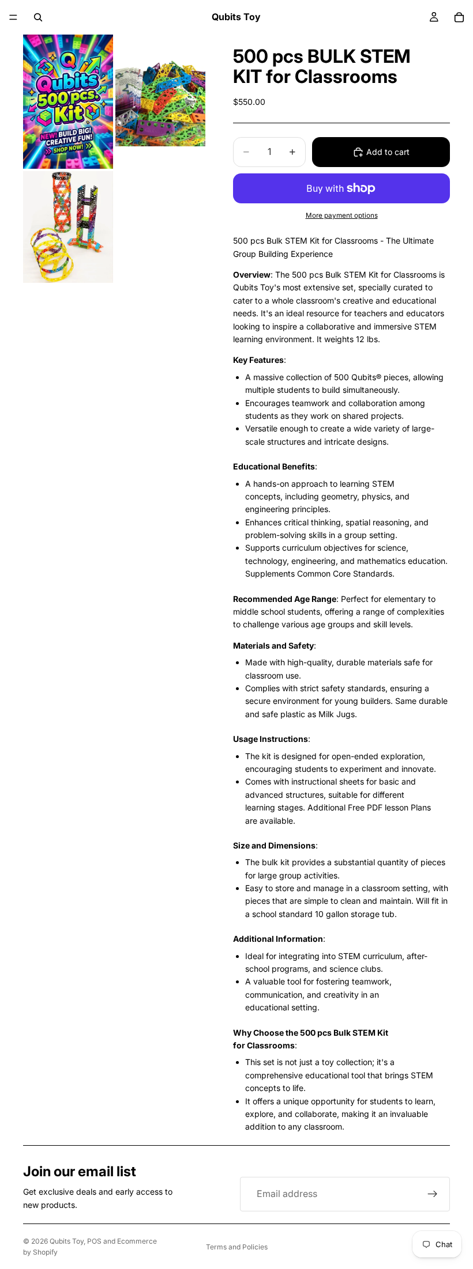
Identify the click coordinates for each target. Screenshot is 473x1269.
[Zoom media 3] (68, 227)
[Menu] (13, 17)
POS (94, 1241)
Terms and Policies (237, 1247)
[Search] (38, 17)
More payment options (342, 215)
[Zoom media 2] (160, 102)
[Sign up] (433, 1194)
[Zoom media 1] (68, 102)
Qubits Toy (67, 1241)
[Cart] (459, 17)
